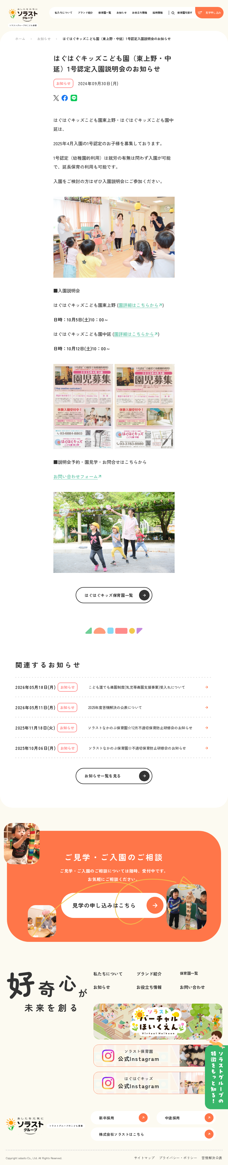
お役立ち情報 (139, 12)
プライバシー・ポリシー (178, 1157)
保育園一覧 (104, 12)
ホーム (20, 38)
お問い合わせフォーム (75, 476)
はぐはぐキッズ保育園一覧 (109, 595)
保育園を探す (184, 12)
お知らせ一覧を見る (103, 776)
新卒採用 (106, 1117)
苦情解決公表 (212, 1157)
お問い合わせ (192, 987)
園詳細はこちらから (138, 305)
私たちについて (63, 12)
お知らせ (122, 12)
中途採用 (172, 1117)
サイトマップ (144, 1157)
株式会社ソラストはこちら (121, 1134)
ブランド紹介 (85, 12)
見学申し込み (213, 12)
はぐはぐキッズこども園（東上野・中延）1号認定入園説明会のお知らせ (117, 38)
